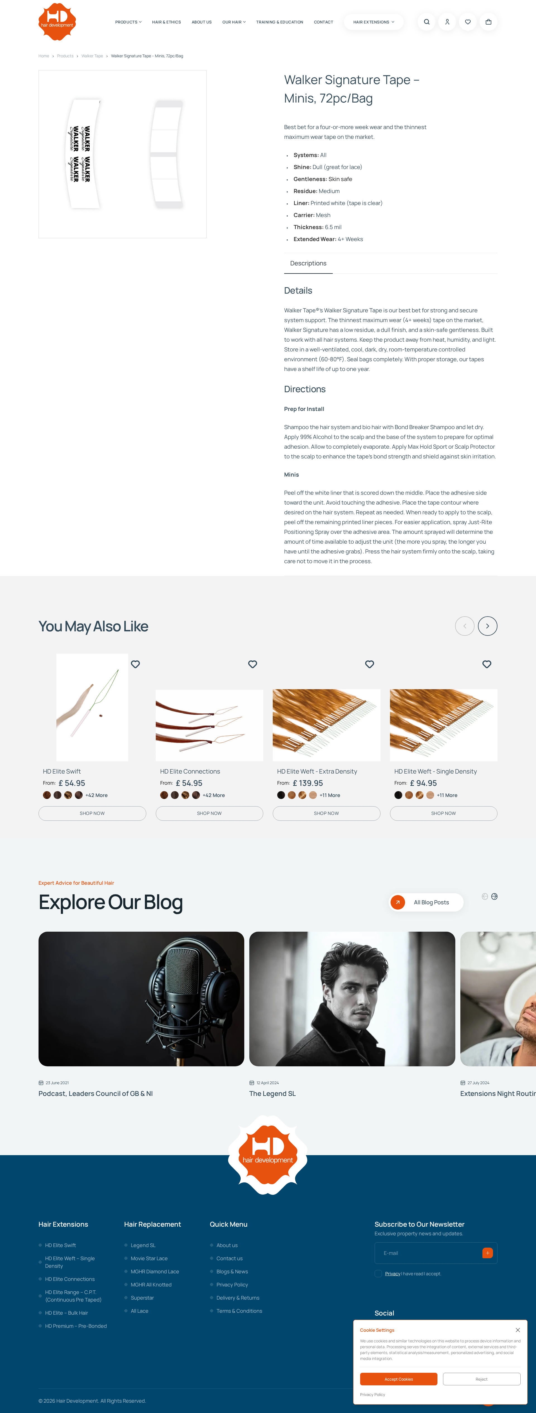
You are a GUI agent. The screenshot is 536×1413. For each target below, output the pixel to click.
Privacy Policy (372, 1394)
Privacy (392, 1274)
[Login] (447, 21)
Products (65, 55)
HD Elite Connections (190, 771)
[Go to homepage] (57, 22)
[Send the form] (487, 1253)
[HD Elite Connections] (210, 708)
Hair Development (77, 1400)
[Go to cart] (488, 21)
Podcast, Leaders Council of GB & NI (96, 1093)
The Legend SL (272, 1093)
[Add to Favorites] (136, 664)
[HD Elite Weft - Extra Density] (327, 708)
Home (44, 55)
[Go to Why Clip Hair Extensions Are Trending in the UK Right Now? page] (141, 999)
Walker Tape (92, 55)
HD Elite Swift (62, 771)
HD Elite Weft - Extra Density (317, 771)
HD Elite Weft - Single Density (435, 771)
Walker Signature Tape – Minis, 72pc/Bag (147, 55)
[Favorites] (468, 21)
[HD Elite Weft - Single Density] (444, 708)
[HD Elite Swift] (92, 708)
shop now (92, 813)
